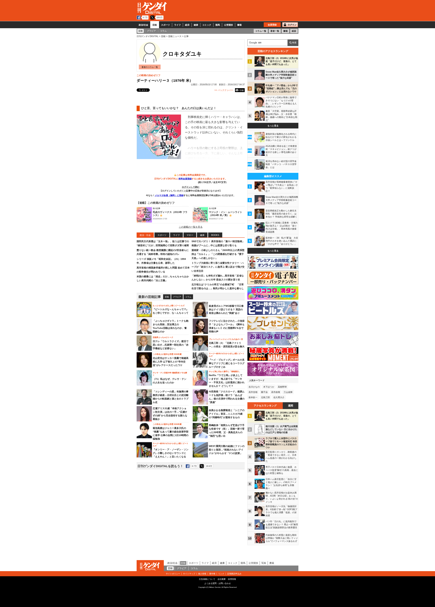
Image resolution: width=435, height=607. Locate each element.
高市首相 (253, 392)
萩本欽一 (253, 397)
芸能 (154, 25)
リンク (221, 574)
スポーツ (165, 25)
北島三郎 (265, 397)
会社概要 (222, 579)
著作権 (212, 574)
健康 (196, 25)
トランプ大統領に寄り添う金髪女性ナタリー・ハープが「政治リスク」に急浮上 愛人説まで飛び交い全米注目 (218, 267)
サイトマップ (189, 574)
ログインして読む (190, 187)
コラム (188, 297)
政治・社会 (145, 235)
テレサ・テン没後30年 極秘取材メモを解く (170, 374)
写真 (263, 563)
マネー (190, 235)
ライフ (177, 25)
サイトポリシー (173, 574)
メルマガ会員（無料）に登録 (169, 195)
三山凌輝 (288, 392)
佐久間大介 (278, 397)
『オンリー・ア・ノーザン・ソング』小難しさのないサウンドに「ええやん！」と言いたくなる (170, 453)
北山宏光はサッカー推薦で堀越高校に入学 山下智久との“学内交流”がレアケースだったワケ (170, 362)
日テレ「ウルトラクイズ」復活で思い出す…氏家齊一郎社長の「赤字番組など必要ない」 (170, 345)
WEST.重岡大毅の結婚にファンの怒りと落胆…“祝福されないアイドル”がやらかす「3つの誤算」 (227, 450)
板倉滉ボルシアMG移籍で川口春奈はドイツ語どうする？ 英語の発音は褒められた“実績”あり (226, 309)
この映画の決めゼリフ (148, 75)
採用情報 (232, 579)
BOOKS (215, 235)
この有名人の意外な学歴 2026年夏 (167, 354)
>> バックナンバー (223, 90)
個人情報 (202, 574)
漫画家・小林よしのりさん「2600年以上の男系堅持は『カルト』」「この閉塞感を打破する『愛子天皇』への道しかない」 (218, 254)
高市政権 (275, 392)
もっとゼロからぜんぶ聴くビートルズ (169, 306)
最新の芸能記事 (149, 297)
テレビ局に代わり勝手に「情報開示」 (225, 371)
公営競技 (228, 25)
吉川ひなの (254, 387)
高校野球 (282, 387)
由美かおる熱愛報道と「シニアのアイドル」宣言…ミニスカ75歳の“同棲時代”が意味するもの (227, 414)
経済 (187, 25)
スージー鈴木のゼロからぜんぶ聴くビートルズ (226, 354)
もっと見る (273, 125)
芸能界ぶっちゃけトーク (163, 337)
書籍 (239, 25)
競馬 (217, 25)
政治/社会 (143, 25)
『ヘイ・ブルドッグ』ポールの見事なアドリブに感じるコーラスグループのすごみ (227, 363)
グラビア (177, 297)
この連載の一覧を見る (191, 227)
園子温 (264, 392)
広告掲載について (207, 579)
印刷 (241, 90)
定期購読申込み (234, 574)
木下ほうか (268, 387)
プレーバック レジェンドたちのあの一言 (226, 339)
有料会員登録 (185, 178)
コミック (206, 25)
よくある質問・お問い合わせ (217, 583)
